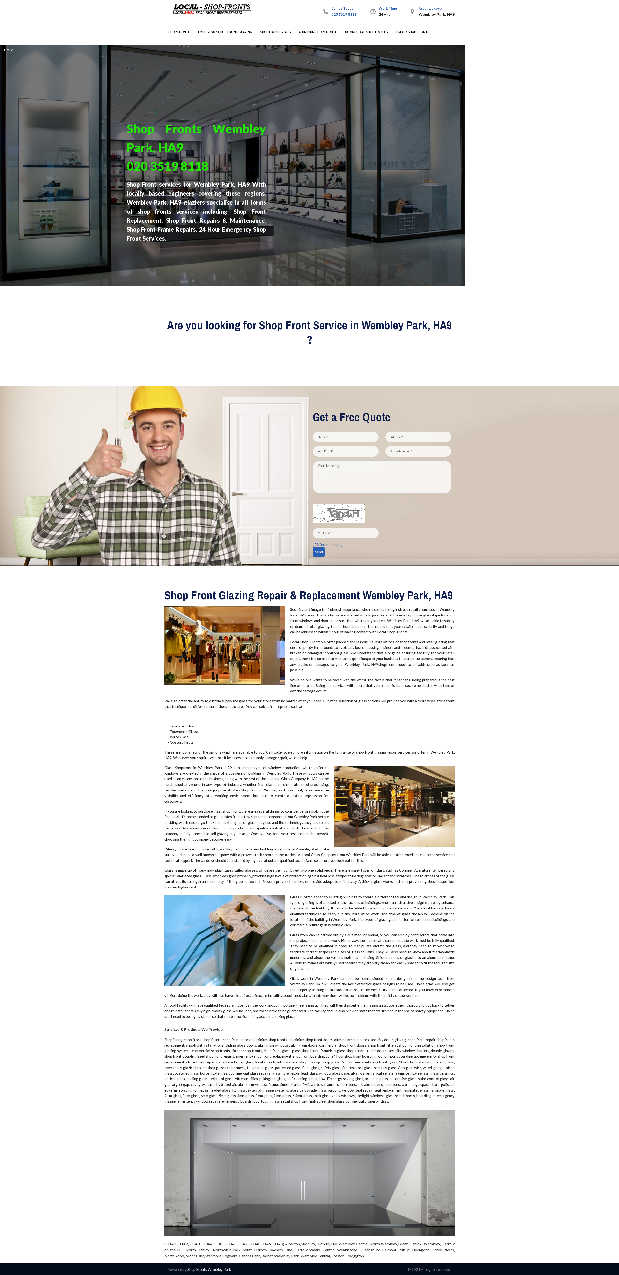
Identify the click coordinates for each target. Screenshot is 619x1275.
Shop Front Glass (275, 31)
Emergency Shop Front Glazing (225, 31)
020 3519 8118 (344, 14)
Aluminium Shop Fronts (318, 31)
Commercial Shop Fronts (366, 31)
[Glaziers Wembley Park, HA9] (214, 8)
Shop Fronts (179, 31)
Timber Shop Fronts (413, 31)
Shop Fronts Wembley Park (209, 1269)
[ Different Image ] (327, 544)
